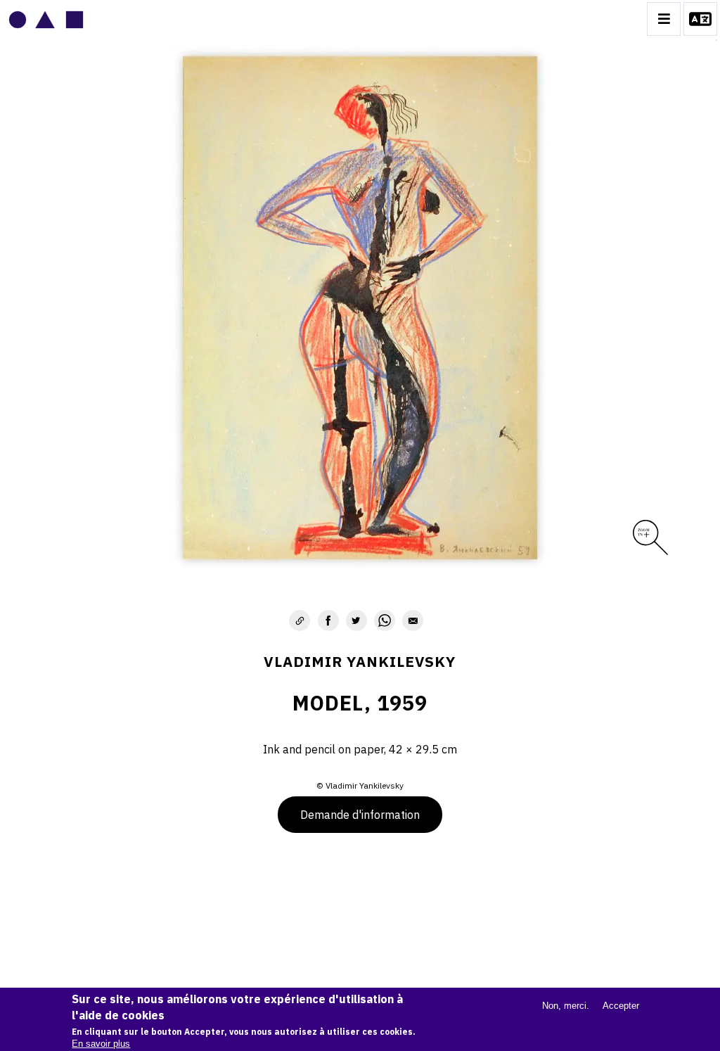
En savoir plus (101, 1043)
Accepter (621, 1005)
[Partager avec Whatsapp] (384, 620)
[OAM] (46, 19)
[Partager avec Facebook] (328, 620)
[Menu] (664, 19)
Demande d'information (360, 815)
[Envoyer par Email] (412, 620)
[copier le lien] (299, 620)
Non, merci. (565, 1005)
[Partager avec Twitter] (356, 620)
